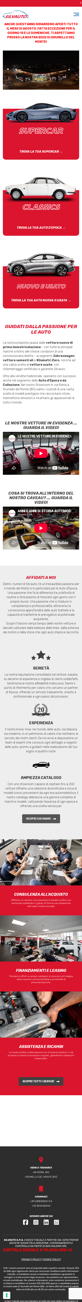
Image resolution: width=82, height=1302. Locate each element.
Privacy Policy (31, 1259)
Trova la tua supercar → (41, 151)
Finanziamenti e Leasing (41, 970)
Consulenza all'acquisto (41, 894)
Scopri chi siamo (38, 818)
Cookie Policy (52, 1259)
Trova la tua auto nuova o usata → (41, 300)
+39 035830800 (39, 1201)
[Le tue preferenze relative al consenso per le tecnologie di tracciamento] (6, 1295)
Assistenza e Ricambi (41, 1046)
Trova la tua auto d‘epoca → (41, 227)
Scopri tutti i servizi (38, 1081)
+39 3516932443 (41, 1205)
